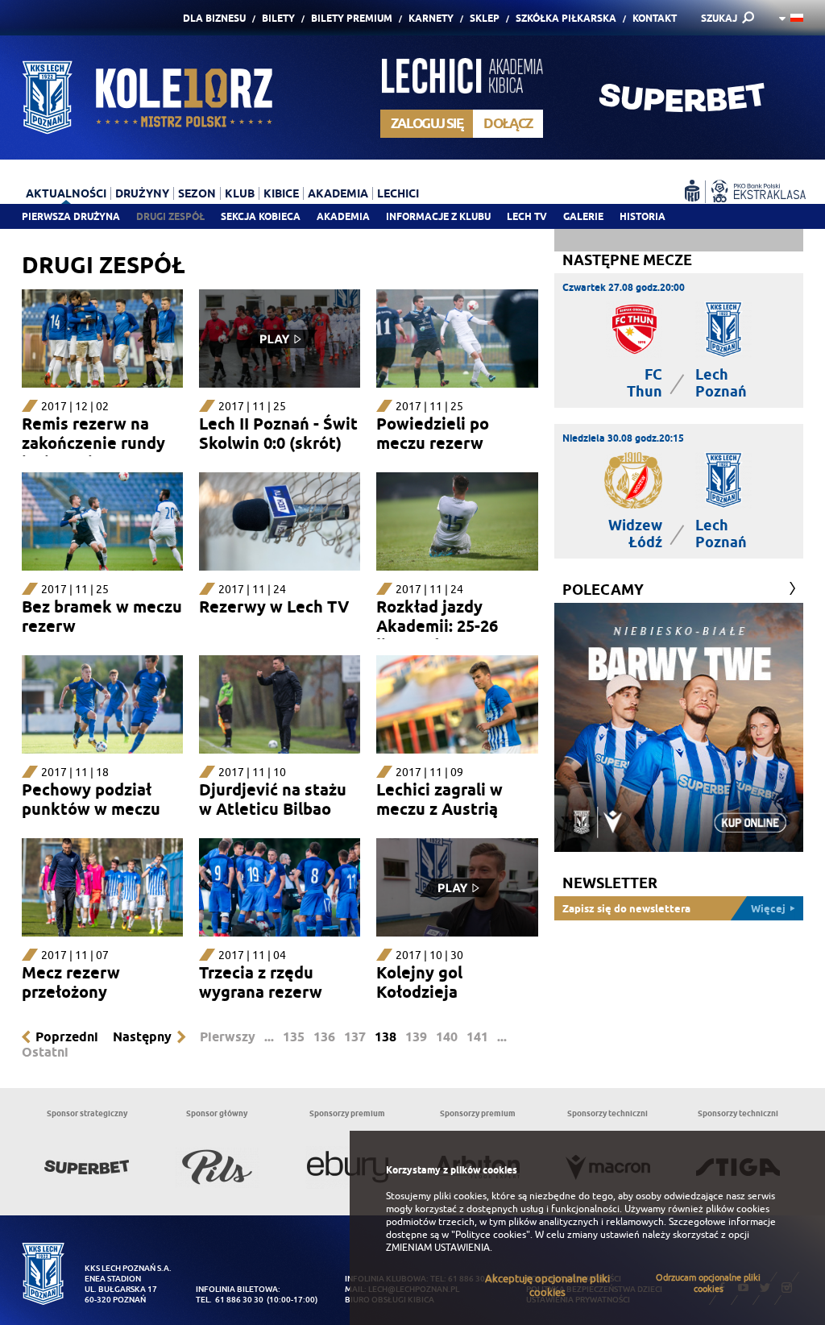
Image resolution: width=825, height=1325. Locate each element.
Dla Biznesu (214, 18)
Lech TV (527, 216)
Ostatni (45, 1052)
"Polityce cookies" (490, 1234)
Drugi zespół (170, 216)
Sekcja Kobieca (261, 216)
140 (447, 1037)
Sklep (485, 18)
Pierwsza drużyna (71, 216)
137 (355, 1037)
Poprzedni (66, 1037)
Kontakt (654, 18)
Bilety (278, 18)
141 (477, 1037)
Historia (642, 216)
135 (294, 1037)
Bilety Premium (351, 18)
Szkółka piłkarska (566, 18)
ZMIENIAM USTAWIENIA (438, 1247)
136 (324, 1037)
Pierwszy (227, 1037)
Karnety (431, 18)
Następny (142, 1037)
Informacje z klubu (438, 216)
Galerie (583, 216)
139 (416, 1037)
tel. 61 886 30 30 (229, 1299)
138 (385, 1037)
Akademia (343, 216)
